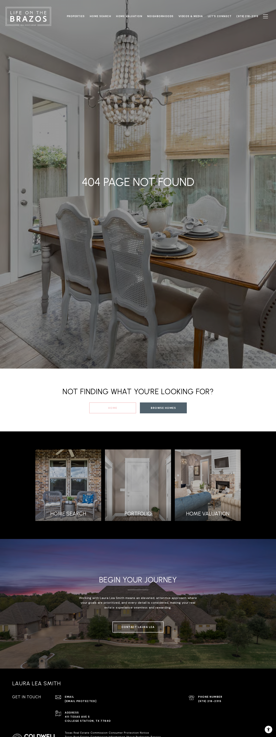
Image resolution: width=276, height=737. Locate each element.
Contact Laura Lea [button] (138, 627)
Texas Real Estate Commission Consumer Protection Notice (107, 732)
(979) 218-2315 (209, 701)
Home (112, 408)
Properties (76, 16)
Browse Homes (163, 408)
